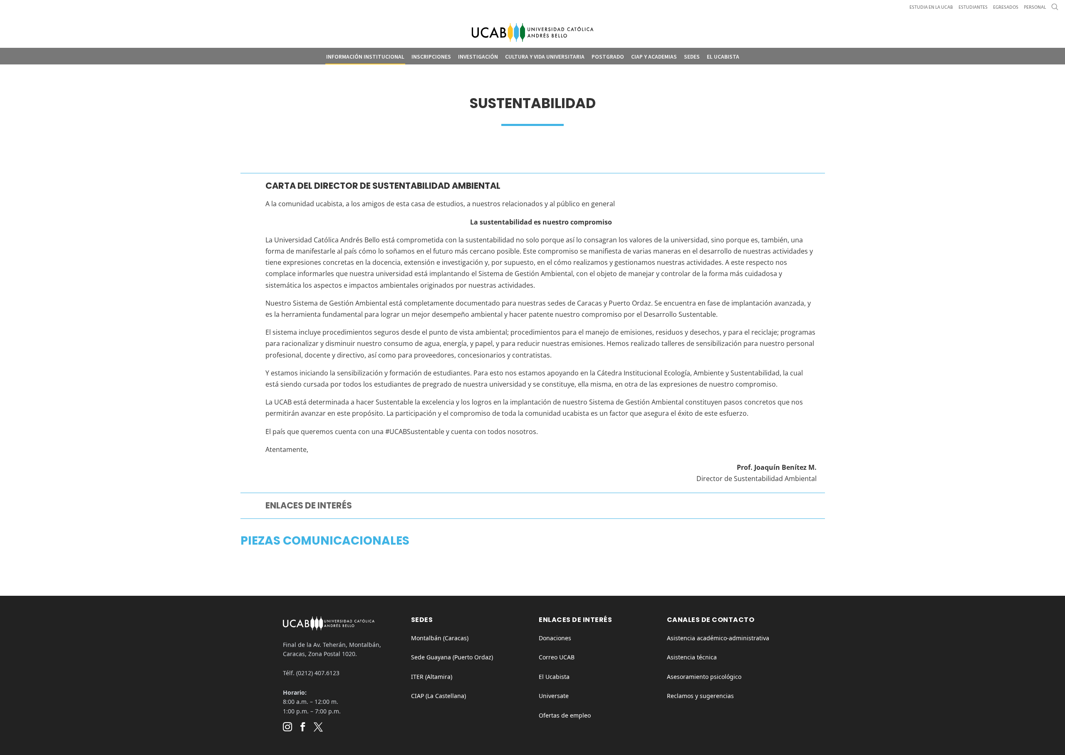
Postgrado (608, 56)
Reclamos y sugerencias (700, 696)
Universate (554, 696)
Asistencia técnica (692, 657)
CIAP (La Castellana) (438, 696)
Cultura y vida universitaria (545, 56)
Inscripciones (431, 56)
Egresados (1005, 7)
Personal (1035, 7)
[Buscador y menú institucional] (1054, 9)
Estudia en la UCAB (931, 7)
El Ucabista (723, 56)
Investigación (478, 56)
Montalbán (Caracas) (439, 638)
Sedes (692, 56)
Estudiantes (973, 7)
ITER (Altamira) (431, 677)
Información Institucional (365, 56)
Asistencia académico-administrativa (718, 638)
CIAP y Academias (654, 56)
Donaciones (555, 638)
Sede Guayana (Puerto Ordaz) (452, 657)
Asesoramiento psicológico (704, 677)
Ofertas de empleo (565, 715)
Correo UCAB (557, 657)
